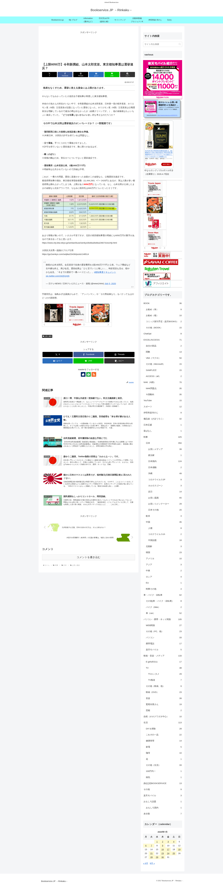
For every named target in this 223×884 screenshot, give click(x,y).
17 (168, 849)
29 (157, 857)
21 (151, 853)
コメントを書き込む (88, 557)
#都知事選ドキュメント (105, 272)
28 (151, 857)
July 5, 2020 (110, 283)
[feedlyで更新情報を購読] (88, 374)
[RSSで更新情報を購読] (94, 374)
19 (179, 849)
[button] (127, 74)
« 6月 (145, 863)
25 (174, 853)
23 (162, 853)
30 (162, 857)
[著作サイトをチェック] (83, 374)
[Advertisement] (88, 46)
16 (162, 849)
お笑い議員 (48, 336)
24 (168, 853)
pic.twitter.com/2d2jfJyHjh (57, 276)
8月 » (152, 863)
